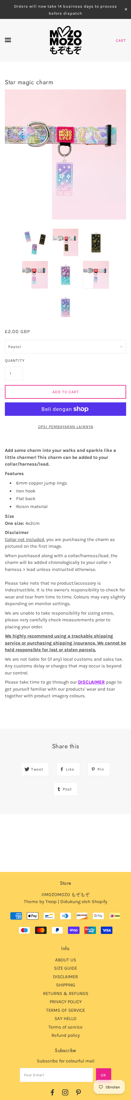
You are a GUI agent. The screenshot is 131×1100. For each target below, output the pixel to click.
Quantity (14, 360)
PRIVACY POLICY (66, 1001)
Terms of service (65, 1027)
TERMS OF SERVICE (65, 1010)
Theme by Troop (40, 901)
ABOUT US (65, 960)
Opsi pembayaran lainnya (65, 426)
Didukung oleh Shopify (83, 901)
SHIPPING (65, 985)
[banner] (65, 40)
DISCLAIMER (91, 682)
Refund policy (65, 1035)
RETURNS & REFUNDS (65, 993)
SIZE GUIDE (65, 968)
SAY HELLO (65, 1018)
